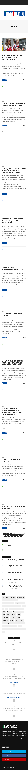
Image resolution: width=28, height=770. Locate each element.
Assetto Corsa (14, 600)
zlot (3, 631)
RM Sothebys (13, 623)
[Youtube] (26, 7)
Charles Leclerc (12, 605)
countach (19, 605)
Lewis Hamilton (5, 620)
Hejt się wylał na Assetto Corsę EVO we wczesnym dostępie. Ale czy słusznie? (16, 665)
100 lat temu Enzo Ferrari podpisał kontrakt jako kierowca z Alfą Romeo (12, 363)
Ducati (24, 605)
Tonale (20, 626)
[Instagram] (21, 7)
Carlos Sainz (5, 605)
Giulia (4, 614)
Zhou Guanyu (22, 628)
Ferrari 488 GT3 (17, 608)
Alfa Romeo (13, 597)
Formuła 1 (9, 611)
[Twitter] (24, 7)
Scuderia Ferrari (21, 623)
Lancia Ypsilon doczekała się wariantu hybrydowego (14, 104)
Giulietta (8, 614)
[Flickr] (19, 7)
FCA (6, 608)
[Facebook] (17, 7)
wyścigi (11, 628)
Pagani (21, 620)
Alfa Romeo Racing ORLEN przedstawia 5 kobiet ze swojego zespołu (12, 57)
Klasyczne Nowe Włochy (14, 682)
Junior (18, 614)
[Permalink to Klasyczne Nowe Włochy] (14, 685)
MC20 (17, 620)
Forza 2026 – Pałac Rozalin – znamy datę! (17, 545)
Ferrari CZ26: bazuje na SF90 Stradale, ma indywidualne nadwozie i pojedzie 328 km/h (15, 574)
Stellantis (10, 626)
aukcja (17, 603)
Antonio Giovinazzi (6, 600)
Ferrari (10, 608)
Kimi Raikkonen (5, 617)
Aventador (22, 603)
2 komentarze (18, 551)
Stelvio (15, 626)
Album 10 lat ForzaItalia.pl (15, 550)
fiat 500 (4, 611)
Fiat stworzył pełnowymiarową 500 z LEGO (13, 269)
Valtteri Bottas (5, 628)
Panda (4, 623)
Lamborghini (12, 617)
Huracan (13, 614)
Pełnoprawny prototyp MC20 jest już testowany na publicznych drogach (14, 170)
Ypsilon (16, 628)
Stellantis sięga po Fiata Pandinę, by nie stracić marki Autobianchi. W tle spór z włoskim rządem (16, 647)
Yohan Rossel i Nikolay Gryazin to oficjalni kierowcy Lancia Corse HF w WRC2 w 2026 (16, 697)
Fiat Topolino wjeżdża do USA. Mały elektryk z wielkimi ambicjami (17, 580)
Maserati (12, 620)
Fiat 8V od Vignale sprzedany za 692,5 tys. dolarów (16, 560)
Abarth (7, 597)
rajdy (8, 623)
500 (3, 597)
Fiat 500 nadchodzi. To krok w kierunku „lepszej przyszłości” (13, 221)
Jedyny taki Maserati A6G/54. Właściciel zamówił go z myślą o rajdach (16, 567)
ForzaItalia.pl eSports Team (18, 611)
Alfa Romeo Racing (21, 597)
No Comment (17, 562)
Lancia (18, 617)
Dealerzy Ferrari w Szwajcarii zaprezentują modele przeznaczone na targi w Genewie (12, 411)
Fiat (23, 608)
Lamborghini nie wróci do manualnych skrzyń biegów (15, 586)
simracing (4, 626)
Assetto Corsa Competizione (8, 603)
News (3, 53)
